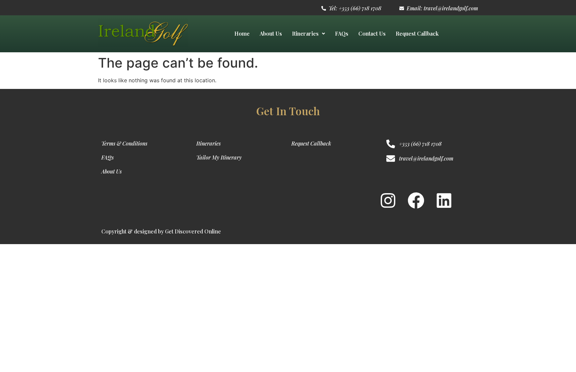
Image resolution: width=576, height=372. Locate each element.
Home (242, 33)
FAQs (341, 33)
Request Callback (417, 33)
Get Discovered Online (193, 231)
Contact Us (372, 33)
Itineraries (305, 33)
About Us (271, 33)
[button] (308, 33)
